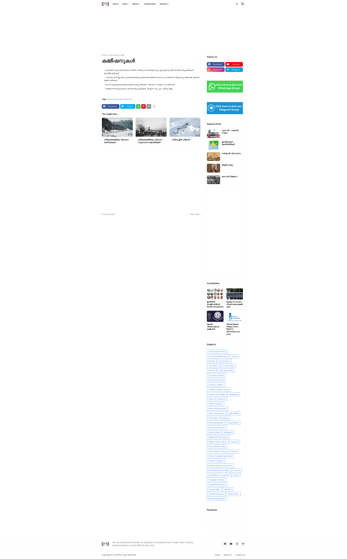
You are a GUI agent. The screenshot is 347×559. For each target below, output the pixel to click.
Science (237, 470)
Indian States (233, 413)
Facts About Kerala (216, 375)
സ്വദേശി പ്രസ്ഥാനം (231, 153)
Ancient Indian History (217, 351)
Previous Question (216, 461)
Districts (211, 370)
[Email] (149, 106)
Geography (233, 394)
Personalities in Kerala (217, 451)
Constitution (213, 366)
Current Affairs (228, 366)
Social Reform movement (218, 475)
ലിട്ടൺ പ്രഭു (227, 165)
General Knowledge (216, 394)
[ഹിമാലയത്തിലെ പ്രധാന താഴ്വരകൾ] (117, 127)
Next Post (194, 214)
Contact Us (240, 555)
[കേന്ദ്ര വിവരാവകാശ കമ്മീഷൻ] (215, 316)
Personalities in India (216, 447)
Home (104, 55)
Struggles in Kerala (216, 480)
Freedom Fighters (215, 385)
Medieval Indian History (218, 437)
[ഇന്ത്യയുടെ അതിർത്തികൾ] (213, 145)
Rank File (128, 99)
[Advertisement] (173, 31)
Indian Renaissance (216, 413)
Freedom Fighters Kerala (218, 390)
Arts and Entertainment (217, 356)
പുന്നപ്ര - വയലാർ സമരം (230, 131)
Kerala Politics (214, 432)
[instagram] (237, 544)
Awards (234, 356)
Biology (211, 361)
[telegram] (243, 544)
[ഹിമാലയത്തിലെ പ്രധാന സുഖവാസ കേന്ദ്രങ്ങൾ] (151, 127)
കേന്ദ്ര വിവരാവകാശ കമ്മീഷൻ (213, 326)
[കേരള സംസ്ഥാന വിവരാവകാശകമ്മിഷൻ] (234, 293)
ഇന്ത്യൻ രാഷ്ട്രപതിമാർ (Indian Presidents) (215, 304)
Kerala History (233, 423)
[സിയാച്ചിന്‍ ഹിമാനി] (185, 127)
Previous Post (109, 214)
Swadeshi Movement (217, 485)
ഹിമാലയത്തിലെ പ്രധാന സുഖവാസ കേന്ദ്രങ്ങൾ (150, 141)
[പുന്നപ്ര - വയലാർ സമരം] (213, 133)
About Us (228, 555)
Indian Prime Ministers (217, 409)
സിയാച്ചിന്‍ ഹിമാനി (181, 139)
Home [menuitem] (115, 4)
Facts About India (116, 55)
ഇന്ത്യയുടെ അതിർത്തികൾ (228, 143)
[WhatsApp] (138, 106)
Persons (234, 451)
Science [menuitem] (163, 4)
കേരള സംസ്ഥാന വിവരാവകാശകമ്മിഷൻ (234, 304)
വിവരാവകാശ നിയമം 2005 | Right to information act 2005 (233, 329)
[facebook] (225, 544)
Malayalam (228, 432)
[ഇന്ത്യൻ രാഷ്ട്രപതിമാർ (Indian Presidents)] (215, 293)
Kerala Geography (215, 423)
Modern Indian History (217, 442)
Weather (228, 489)
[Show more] (154, 106)
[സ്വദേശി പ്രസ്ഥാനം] (213, 156)
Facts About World (216, 380)
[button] (237, 4)
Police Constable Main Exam (220, 456)
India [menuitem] (124, 4)
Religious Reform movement (220, 466)
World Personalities (216, 499)
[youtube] (231, 544)
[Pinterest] (143, 106)
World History (233, 494)
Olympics (234, 442)
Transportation (214, 489)
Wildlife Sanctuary (216, 494)
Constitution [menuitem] (150, 4)
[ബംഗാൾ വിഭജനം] (213, 179)
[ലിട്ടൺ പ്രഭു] (213, 168)
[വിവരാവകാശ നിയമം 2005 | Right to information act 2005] (234, 316)
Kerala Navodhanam (216, 428)
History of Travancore (217, 399)
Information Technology (218, 418)
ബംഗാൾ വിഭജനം (229, 176)
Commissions (224, 361)
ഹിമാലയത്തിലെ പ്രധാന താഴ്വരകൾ (116, 141)
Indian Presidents (215, 404)
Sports (236, 475)
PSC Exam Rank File (127, 555)
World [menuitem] (135, 4)
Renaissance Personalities (219, 470)
